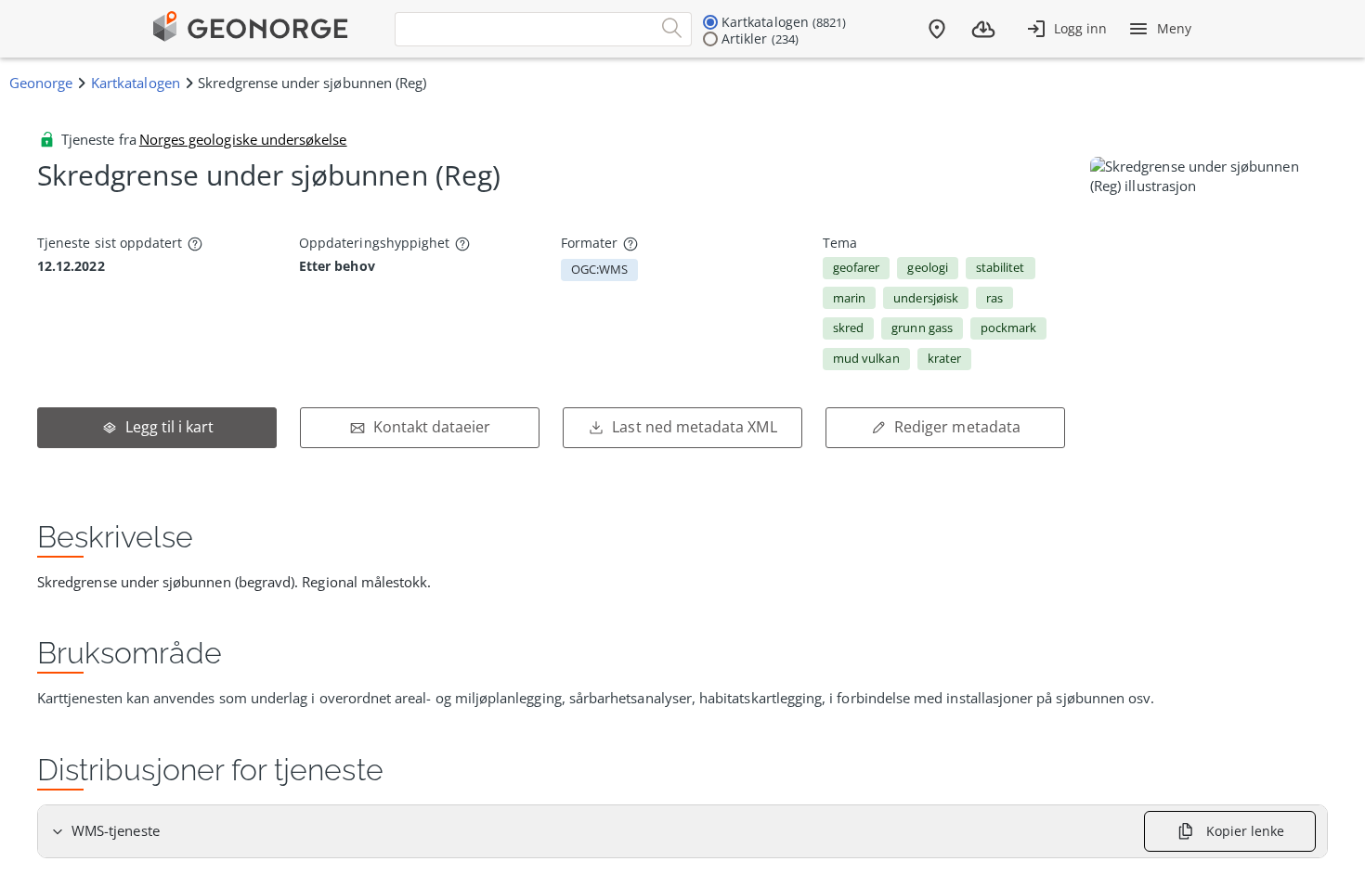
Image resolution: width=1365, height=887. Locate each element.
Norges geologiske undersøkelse (243, 139)
